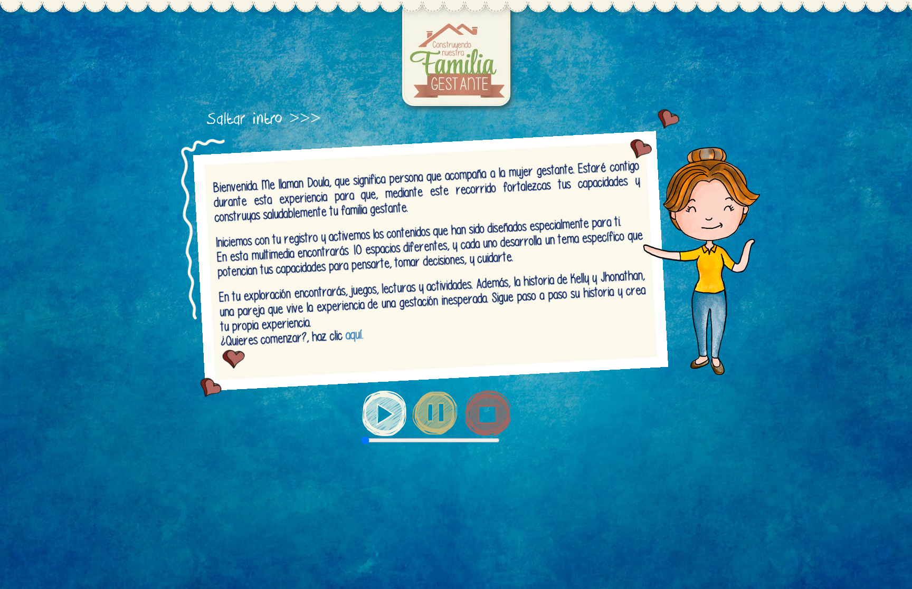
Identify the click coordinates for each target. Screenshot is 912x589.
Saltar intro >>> (264, 119)
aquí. (354, 334)
